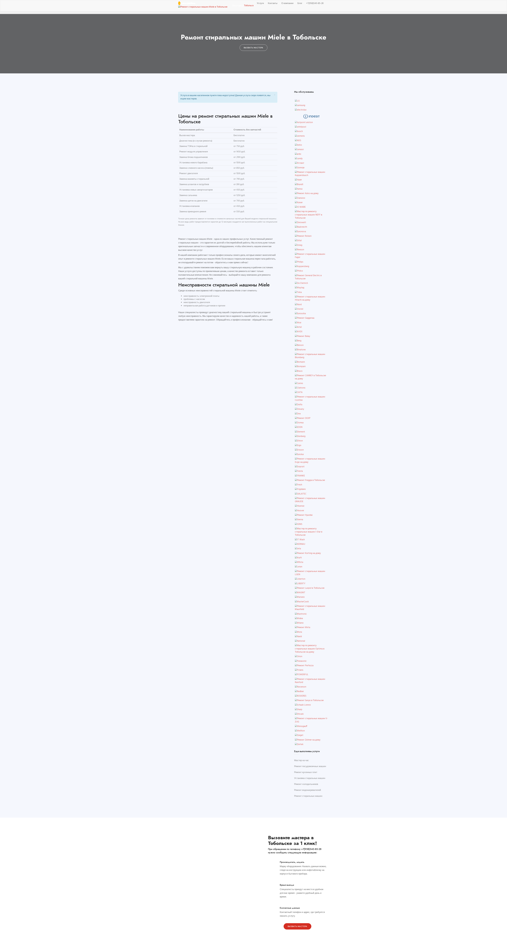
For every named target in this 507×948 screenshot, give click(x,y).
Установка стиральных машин (309, 778)
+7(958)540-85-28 (314, 3)
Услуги (260, 3)
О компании (287, 3)
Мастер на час (301, 760)
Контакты (272, 3)
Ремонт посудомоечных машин (310, 766)
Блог (299, 3)
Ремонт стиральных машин (308, 796)
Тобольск (248, 5)
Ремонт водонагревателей (307, 790)
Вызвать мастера (297, 926)
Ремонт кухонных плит (305, 772)
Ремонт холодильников (306, 784)
